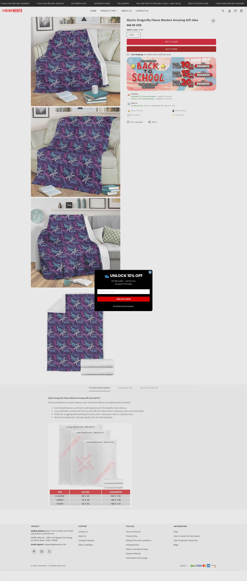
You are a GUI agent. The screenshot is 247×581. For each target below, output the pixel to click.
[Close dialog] (150, 272)
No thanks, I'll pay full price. (123, 306)
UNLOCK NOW (123, 299)
